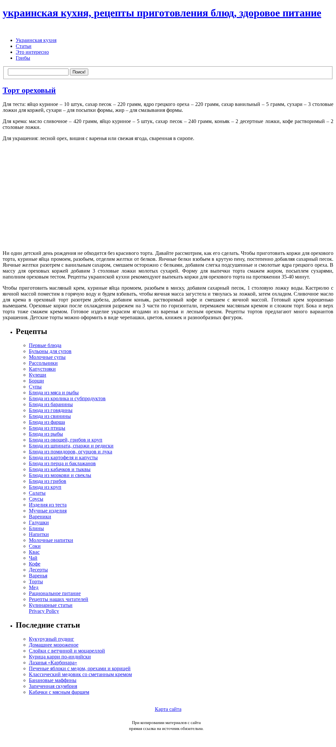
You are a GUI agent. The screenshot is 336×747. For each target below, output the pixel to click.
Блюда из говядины (51, 410)
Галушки (39, 522)
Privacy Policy (44, 611)
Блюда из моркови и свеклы (60, 475)
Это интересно (32, 52)
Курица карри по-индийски (60, 656)
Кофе (34, 564)
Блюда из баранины (51, 404)
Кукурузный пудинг (51, 639)
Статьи (24, 46)
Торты (36, 581)
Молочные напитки (51, 540)
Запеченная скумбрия (53, 686)
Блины (36, 528)
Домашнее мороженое (53, 645)
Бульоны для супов (50, 351)
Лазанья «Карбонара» (53, 662)
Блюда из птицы (47, 428)
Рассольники (43, 363)
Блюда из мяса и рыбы (54, 392)
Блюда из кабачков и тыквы (60, 469)
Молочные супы (47, 357)
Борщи (36, 381)
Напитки (39, 534)
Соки (35, 546)
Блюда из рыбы (46, 434)
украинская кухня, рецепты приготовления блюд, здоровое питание (162, 13)
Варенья (38, 575)
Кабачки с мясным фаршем (59, 692)
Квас (34, 552)
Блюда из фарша (47, 422)
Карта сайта (168, 709)
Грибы (23, 58)
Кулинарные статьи (51, 605)
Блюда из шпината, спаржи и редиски (71, 445)
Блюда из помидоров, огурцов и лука (70, 451)
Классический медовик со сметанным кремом (80, 674)
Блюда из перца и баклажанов (62, 463)
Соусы (36, 499)
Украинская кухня (36, 40)
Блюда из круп (45, 487)
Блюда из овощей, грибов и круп (65, 440)
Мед (33, 587)
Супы (35, 386)
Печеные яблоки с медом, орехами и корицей (80, 668)
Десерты (38, 569)
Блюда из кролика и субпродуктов (67, 398)
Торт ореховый (29, 90)
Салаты (37, 493)
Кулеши (37, 375)
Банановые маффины (52, 680)
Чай (33, 558)
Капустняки (42, 369)
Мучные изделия (48, 510)
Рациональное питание (55, 593)
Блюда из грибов (47, 481)
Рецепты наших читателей (58, 599)
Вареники (40, 516)
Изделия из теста (48, 505)
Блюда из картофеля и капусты (63, 457)
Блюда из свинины (50, 416)
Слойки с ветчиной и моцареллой (67, 651)
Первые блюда (45, 345)
